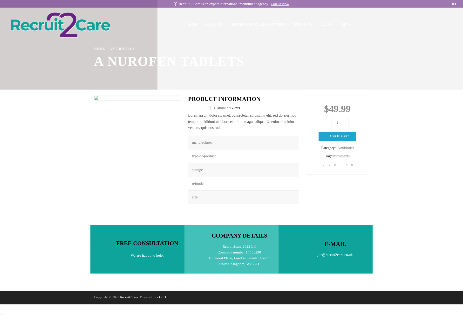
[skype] (351, 164)
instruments (341, 156)
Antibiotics (122, 48)
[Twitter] (324, 164)
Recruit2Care (129, 297)
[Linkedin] (454, 4)
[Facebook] (329, 164)
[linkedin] (346, 164)
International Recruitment (259, 24)
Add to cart (339, 136)
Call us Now (280, 4)
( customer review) (225, 108)
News (346, 24)
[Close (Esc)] (0, 308)
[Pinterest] (335, 164)
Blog (327, 24)
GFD (162, 297)
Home (193, 24)
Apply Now (302, 24)
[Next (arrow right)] (2, 314)
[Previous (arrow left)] (0, 314)
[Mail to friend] (340, 164)
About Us (213, 24)
